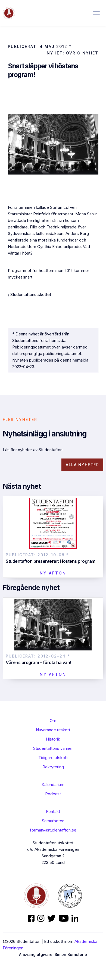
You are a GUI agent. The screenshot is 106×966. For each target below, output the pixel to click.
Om (53, 720)
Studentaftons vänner (53, 748)
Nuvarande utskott (53, 729)
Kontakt (53, 811)
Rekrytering (53, 766)
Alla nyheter (82, 464)
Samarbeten (53, 820)
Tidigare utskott (53, 757)
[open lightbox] (53, 144)
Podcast (53, 793)
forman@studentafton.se (53, 830)
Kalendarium (53, 784)
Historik (53, 739)
